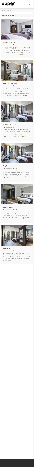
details (21, 54)
